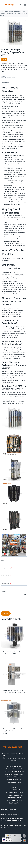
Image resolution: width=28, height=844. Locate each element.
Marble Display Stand (14, 779)
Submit (6, 613)
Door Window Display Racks (14, 774)
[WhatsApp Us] (24, 836)
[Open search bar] (20, 5)
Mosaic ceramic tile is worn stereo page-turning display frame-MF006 (14, 731)
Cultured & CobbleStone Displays (14, 771)
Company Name (6, 568)
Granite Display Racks (14, 777)
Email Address (6, 576)
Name (3, 560)
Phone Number (6, 583)
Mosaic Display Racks (14, 782)
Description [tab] (5, 82)
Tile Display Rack (14, 790)
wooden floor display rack (15, 795)
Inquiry (4, 59)
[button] (25, 20)
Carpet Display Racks (14, 766)
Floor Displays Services (14, 800)
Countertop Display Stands (14, 769)
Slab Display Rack (14, 803)
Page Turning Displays (10, 77)
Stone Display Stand (14, 797)
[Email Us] (24, 840)
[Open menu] (25, 5)
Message (4, 591)
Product (14, 787)
